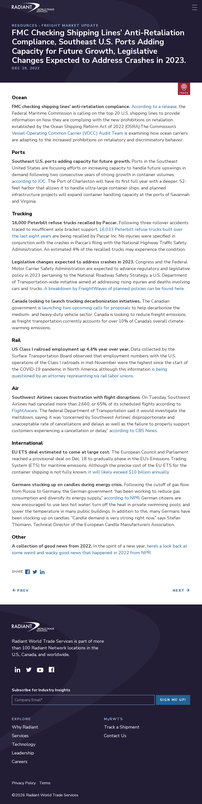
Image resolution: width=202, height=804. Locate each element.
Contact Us (115, 736)
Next (179, 590)
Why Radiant (25, 727)
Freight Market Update (70, 25)
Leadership (23, 753)
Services (20, 736)
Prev (23, 590)
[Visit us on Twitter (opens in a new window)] (29, 669)
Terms (44, 783)
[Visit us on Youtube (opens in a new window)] (40, 669)
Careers (19, 762)
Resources (24, 25)
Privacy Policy (24, 783)
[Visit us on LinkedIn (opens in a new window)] (17, 669)
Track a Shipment (121, 727)
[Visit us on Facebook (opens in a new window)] (51, 669)
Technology (23, 744)
